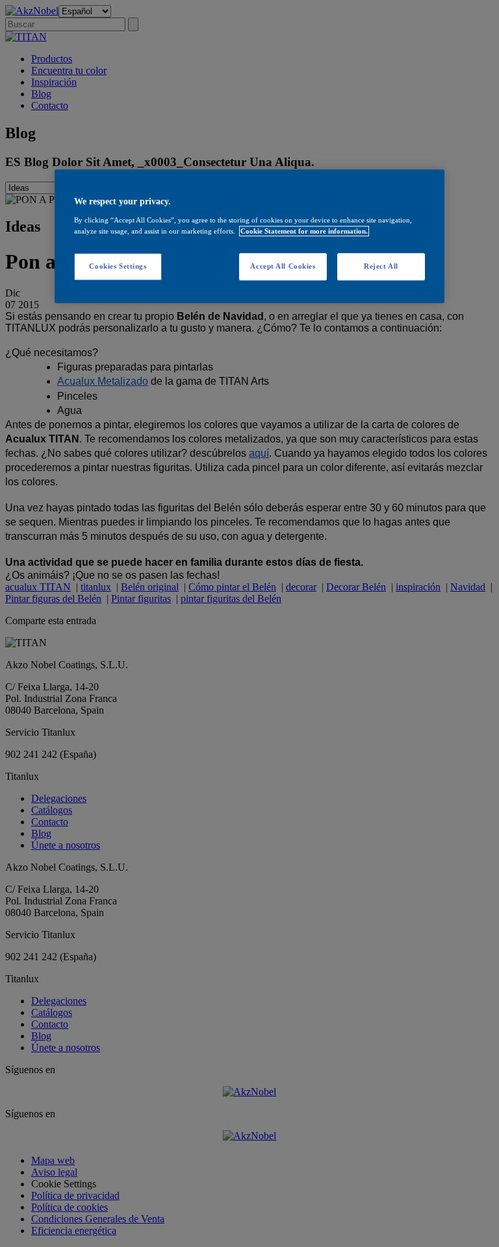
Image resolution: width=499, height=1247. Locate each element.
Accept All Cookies (282, 266)
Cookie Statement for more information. (304, 231)
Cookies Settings (117, 266)
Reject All (381, 266)
